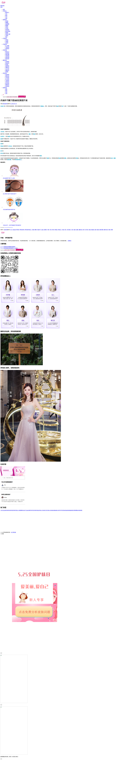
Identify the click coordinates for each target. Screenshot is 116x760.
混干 (84, 229)
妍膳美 (6, 22)
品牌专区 (5, 19)
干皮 (50, 229)
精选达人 (7, 12)
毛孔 (65, 229)
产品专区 (5, 38)
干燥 (48, 229)
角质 (112, 229)
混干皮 (86, 229)
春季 (6, 89)
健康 (35, 229)
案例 (6, 15)
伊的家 (17, 229)
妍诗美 (6, 21)
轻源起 (6, 32)
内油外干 (39, 229)
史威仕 (6, 26)
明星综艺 (7, 70)
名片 (6, 13)
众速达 (6, 35)
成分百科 (7, 83)
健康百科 (7, 84)
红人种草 (7, 45)
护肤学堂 (5, 50)
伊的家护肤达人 (28, 229)
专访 (6, 16)
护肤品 (6, 39)
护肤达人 (5, 10)
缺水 (107, 229)
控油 (63, 229)
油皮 (75, 229)
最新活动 (5, 60)
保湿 (33, 229)
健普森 (6, 25)
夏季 (6, 90)
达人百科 (7, 79)
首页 (4, 9)
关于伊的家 (13, 532)
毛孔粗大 (69, 229)
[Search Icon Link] (3, 94)
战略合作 (7, 67)
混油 (90, 229)
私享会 (6, 64)
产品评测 (5, 44)
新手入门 (7, 51)
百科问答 (5, 73)
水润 (72, 229)
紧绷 (105, 229)
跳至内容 (2, 5)
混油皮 (92, 229)
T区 (11, 229)
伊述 (6, 37)
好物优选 (7, 48)
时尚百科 (7, 86)
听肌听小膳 (7, 34)
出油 (42, 229)
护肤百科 (7, 81)
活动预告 (7, 61)
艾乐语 (6, 28)
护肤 (53, 229)
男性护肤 (7, 58)
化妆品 (6, 42)
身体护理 (7, 57)
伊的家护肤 (22, 229)
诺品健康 (7, 23)
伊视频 (6, 71)
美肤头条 (7, 76)
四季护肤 (5, 87)
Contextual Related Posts (8, 227)
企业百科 (7, 77)
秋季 (6, 92)
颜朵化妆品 (7, 31)
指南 (6, 18)
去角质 (45, 229)
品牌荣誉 (7, 65)
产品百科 (7, 80)
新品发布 (7, 63)
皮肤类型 (7, 52)
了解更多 (69, 240)
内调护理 (7, 55)
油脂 (77, 229)
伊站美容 (7, 29)
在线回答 (7, 74)
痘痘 (98, 229)
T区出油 (14, 229)
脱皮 (109, 229)
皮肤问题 (7, 54)
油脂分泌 (80, 229)
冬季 (6, 93)
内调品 (6, 41)
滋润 (95, 229)
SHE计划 (7, 68)
